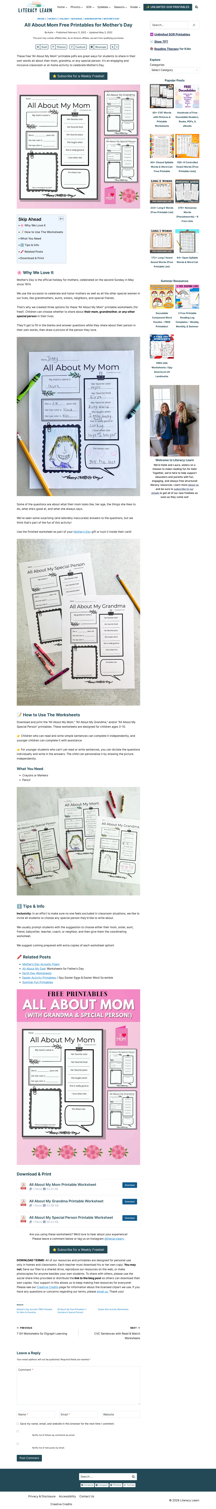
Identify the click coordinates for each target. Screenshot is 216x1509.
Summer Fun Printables (37, 982)
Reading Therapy (166, 49)
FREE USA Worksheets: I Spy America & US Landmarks (161, 370)
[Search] (194, 25)
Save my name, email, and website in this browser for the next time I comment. (67, 1423)
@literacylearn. (114, 1238)
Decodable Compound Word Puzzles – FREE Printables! (162, 320)
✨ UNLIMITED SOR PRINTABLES (167, 7)
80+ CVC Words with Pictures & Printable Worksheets (162, 119)
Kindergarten (93, 19)
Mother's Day (112, 19)
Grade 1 (41, 19)
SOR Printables (179, 34)
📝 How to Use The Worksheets (41, 232)
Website (108, 1414)
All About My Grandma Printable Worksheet (66, 1201)
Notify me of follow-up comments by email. (53, 1435)
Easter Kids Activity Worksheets (113, 1309)
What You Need (30, 238)
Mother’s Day (82, 531)
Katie (50, 32)
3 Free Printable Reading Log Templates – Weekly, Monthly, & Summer (187, 320)
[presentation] (162, 96)
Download (130, 1185)
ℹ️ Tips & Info (29, 245)
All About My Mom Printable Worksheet (62, 1184)
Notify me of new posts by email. (48, 1447)
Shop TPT (161, 41)
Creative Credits (47, 1287)
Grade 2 (53, 19)
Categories (157, 65)
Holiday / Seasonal (71, 19)
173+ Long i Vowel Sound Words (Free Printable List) (162, 262)
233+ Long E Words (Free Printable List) (161, 210)
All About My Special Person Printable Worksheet (71, 1217)
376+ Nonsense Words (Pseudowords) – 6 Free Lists (187, 214)
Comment (25, 1369)
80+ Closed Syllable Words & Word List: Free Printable (161, 167)
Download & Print (32, 258)
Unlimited (161, 34)
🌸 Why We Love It (33, 225)
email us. (103, 1291)
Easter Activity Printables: (39, 977)
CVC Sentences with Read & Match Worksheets (117, 1333)
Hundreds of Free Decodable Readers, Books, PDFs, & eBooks (187, 119)
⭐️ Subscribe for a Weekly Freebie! (78, 76)
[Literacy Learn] (35, 7)
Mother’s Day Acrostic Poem (41, 964)
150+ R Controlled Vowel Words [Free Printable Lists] (187, 167)
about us (193, 484)
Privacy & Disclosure (42, 1496)
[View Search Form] (196, 7)
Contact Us (86, 1496)
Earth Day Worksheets (37, 973)
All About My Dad (33, 968)
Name (23, 1414)
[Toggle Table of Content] (59, 218)
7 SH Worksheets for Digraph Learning (42, 1330)
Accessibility (67, 1496)
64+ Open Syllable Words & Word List (187, 260)
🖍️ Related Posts (31, 251)
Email (65, 1414)
